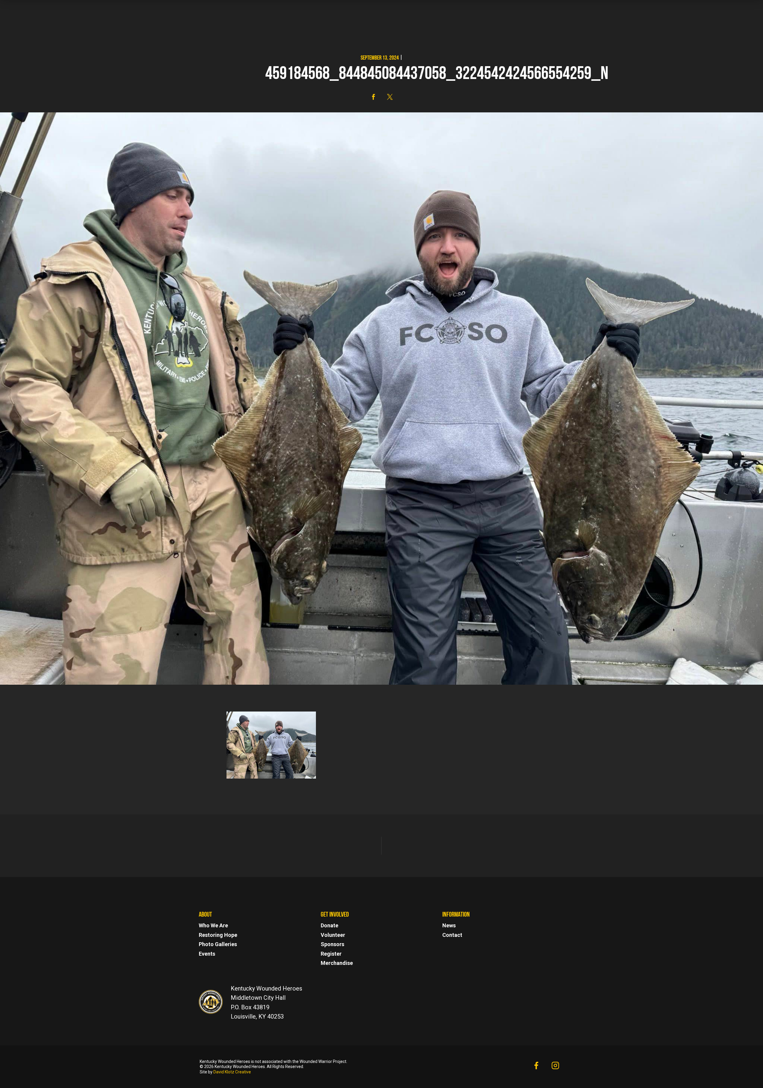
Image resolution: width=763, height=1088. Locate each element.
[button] (373, 96)
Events (207, 954)
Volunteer (333, 935)
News (449, 925)
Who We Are (213, 925)
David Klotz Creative (232, 1072)
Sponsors (332, 944)
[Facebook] (536, 1067)
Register (331, 954)
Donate (329, 925)
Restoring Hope (218, 935)
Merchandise (337, 963)
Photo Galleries (218, 944)
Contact (452, 935)
